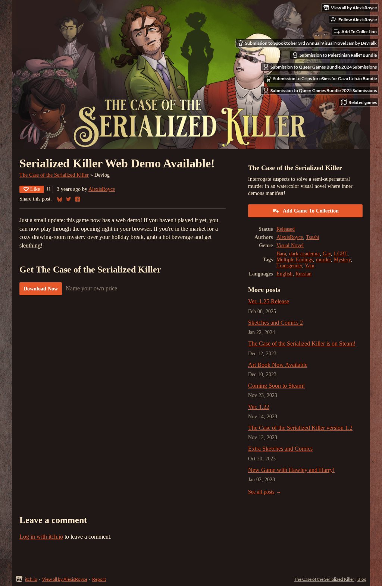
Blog (361, 579)
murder (323, 259)
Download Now (41, 289)
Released (285, 229)
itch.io (31, 579)
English (284, 274)
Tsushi (312, 237)
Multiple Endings (294, 259)
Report (99, 579)
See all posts (261, 492)
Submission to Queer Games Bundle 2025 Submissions (323, 90)
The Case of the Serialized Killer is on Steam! (302, 343)
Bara (281, 253)
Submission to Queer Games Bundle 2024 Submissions (323, 67)
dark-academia (304, 253)
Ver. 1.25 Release (268, 301)
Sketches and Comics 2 (275, 322)
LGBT (340, 253)
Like (35, 189)
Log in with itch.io (41, 536)
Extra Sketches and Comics (280, 448)
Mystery (342, 259)
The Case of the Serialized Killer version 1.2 (300, 428)
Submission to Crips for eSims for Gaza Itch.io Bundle (325, 78)
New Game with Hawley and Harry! (291, 470)
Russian (303, 274)
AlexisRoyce (101, 189)
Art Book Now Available (277, 365)
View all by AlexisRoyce (64, 579)
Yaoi (309, 265)
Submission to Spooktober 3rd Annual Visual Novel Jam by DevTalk (311, 43)
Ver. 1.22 (258, 407)
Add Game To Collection (311, 211)
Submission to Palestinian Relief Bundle (338, 55)
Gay (327, 253)
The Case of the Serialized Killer (54, 175)
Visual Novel (290, 245)
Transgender (289, 265)
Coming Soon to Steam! (276, 385)
